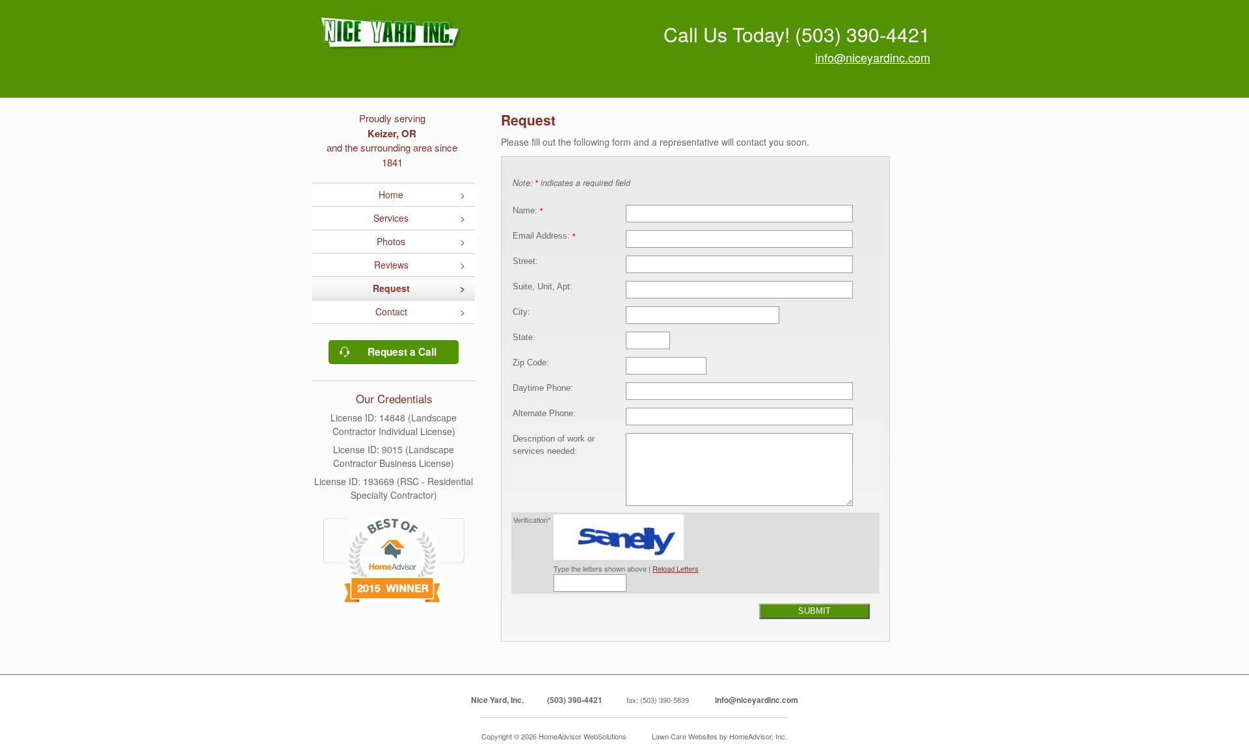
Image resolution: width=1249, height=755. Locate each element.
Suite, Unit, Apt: (542, 286)
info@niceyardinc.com (872, 57)
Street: (525, 261)
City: (521, 312)
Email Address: (544, 236)
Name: (528, 210)
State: (524, 337)
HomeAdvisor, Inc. (758, 736)
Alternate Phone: (544, 413)
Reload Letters (675, 568)
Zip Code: (531, 362)
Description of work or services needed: (554, 445)
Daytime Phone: (543, 388)
